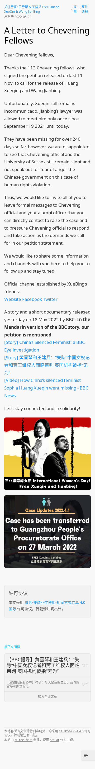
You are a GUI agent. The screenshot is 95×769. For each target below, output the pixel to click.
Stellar (54, 740)
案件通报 (85, 9)
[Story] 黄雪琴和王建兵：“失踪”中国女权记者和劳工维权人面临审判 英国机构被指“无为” (47, 365)
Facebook (32, 299)
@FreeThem (23, 740)
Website (12, 299)
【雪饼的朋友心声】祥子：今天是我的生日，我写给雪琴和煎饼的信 (47, 684)
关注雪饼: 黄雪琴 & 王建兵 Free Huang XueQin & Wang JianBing (31, 9)
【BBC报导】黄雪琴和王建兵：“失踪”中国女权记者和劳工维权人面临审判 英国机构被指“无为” (47, 665)
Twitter (50, 299)
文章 (75, 9)
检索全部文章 (47, 696)
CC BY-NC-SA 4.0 (71, 731)
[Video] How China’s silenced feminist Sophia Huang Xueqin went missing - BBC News (46, 387)
